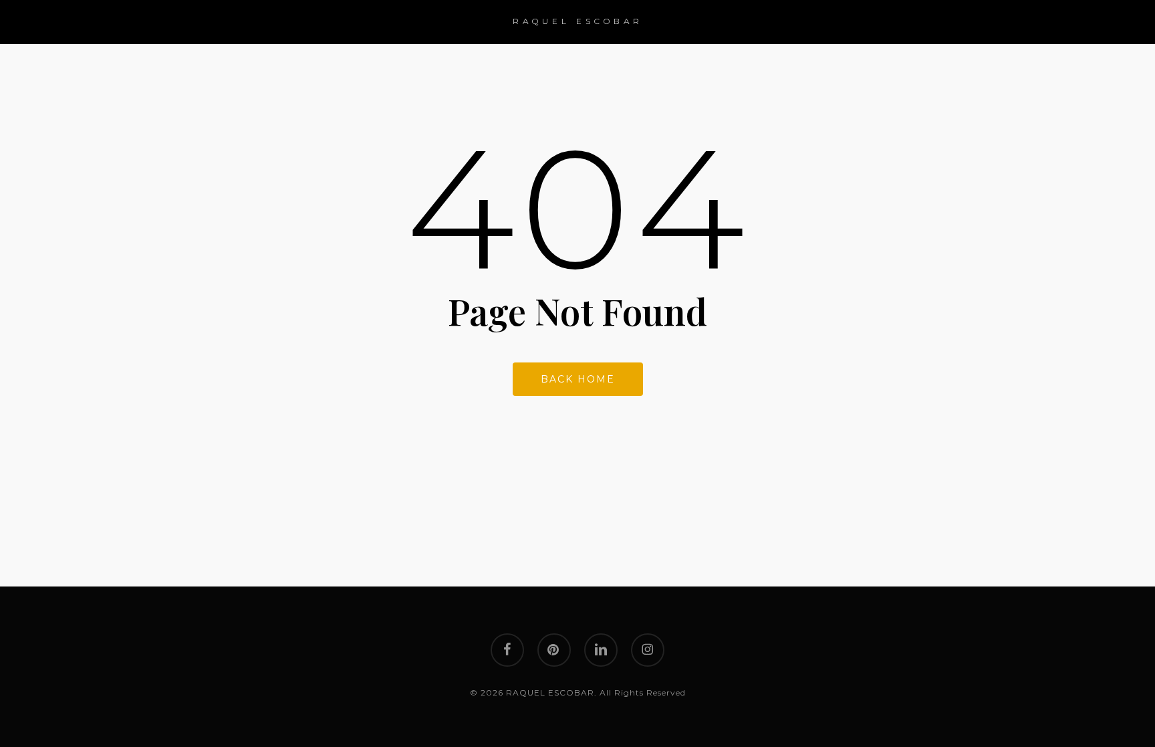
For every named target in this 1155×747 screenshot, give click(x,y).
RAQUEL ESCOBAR (578, 21)
